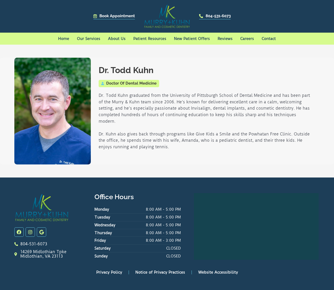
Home (63, 38)
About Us (117, 38)
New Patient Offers (192, 38)
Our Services (88, 38)
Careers (247, 38)
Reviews (225, 38)
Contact (269, 38)
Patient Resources (149, 38)
